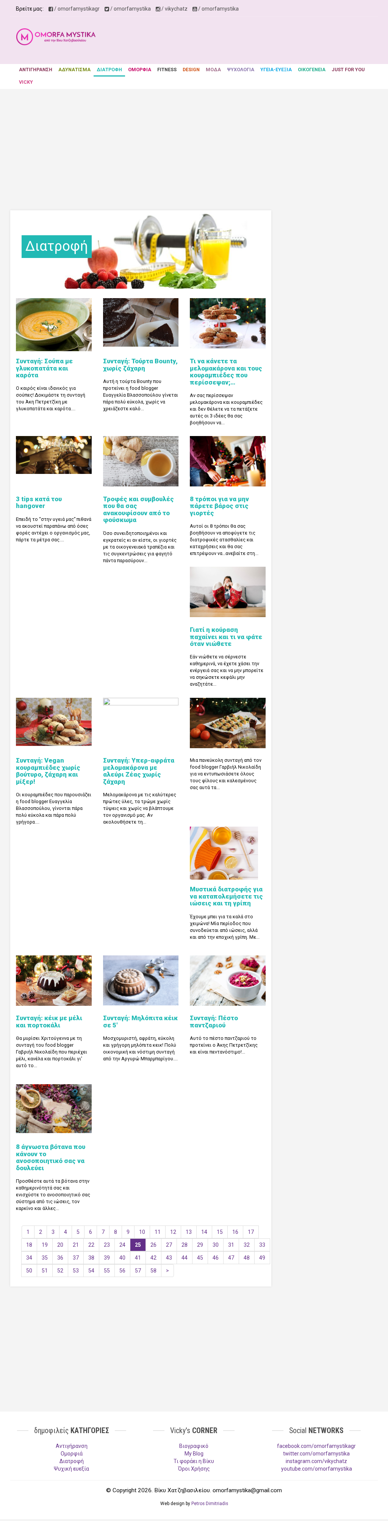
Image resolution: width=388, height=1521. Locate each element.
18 (29, 1245)
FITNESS (167, 69)
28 (184, 1245)
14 (204, 1232)
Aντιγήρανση (72, 1446)
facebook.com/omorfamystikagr (316, 1446)
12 (173, 1232)
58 (153, 1271)
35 (45, 1258)
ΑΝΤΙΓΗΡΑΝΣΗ (35, 69)
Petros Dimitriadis (209, 1503)
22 (91, 1245)
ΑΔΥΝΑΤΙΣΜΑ (74, 69)
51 (45, 1271)
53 (76, 1271)
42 (153, 1258)
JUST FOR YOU (348, 69)
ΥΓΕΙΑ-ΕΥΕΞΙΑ (276, 69)
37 (76, 1258)
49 (262, 1258)
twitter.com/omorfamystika (316, 1454)
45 (200, 1258)
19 (45, 1245)
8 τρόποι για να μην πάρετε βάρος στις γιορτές (219, 506)
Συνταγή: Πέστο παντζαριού (214, 1021)
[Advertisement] (246, 41)
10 (142, 1232)
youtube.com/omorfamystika (316, 1469)
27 (169, 1245)
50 (29, 1271)
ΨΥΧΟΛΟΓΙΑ (240, 69)
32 (247, 1245)
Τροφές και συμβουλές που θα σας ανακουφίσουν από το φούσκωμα (138, 509)
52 (60, 1271)
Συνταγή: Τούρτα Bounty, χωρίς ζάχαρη (140, 364)
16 (235, 1232)
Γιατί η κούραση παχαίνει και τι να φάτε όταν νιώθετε (226, 636)
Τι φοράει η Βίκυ (194, 1461)
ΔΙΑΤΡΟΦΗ (109, 69)
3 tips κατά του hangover (39, 502)
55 (107, 1271)
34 (29, 1258)
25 (138, 1245)
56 (122, 1271)
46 (216, 1258)
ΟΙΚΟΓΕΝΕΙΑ (311, 69)
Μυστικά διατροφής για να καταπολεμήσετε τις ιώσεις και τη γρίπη (226, 896)
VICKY (26, 82)
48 (247, 1258)
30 (216, 1245)
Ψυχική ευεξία (71, 1469)
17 (251, 1232)
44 (184, 1258)
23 (107, 1245)
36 (60, 1258)
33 (262, 1245)
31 (231, 1245)
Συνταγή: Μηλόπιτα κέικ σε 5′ (140, 1021)
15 (220, 1232)
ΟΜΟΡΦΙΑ (139, 69)
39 (107, 1258)
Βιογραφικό (193, 1446)
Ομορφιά (72, 1454)
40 (122, 1258)
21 (76, 1245)
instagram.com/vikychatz (316, 1461)
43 (169, 1258)
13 (189, 1232)
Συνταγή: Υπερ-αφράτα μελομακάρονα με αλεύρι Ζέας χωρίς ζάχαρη (138, 771)
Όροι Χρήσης (194, 1469)
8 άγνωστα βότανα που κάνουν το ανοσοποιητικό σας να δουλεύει (50, 1157)
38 (91, 1258)
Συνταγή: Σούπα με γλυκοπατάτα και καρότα (44, 368)
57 (138, 1271)
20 (60, 1245)
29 (200, 1245)
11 (158, 1232)
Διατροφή (71, 1461)
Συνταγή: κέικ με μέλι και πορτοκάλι (49, 1021)
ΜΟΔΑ (213, 69)
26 (153, 1245)
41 (138, 1258)
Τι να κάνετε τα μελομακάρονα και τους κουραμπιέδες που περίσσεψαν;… (226, 371)
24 (122, 1245)
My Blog (194, 1454)
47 (231, 1258)
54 (91, 1271)
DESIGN (191, 69)
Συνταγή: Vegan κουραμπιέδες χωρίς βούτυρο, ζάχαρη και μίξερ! (48, 771)
